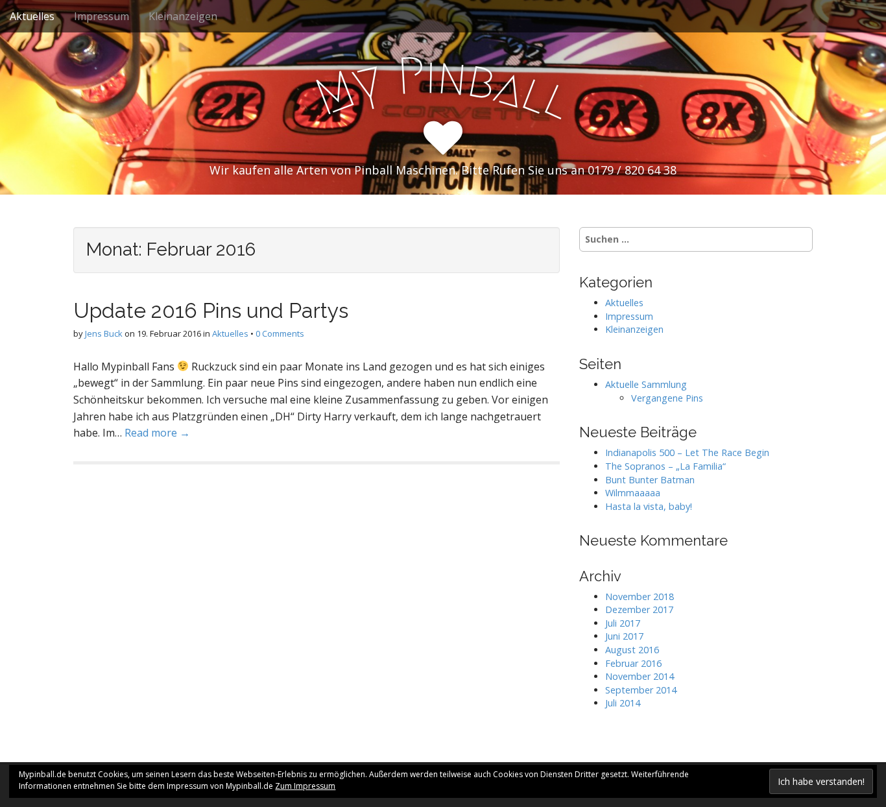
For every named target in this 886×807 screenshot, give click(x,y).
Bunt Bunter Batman (650, 480)
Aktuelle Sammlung (646, 384)
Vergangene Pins (667, 398)
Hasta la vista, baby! (648, 506)
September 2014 (640, 690)
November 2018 (639, 596)
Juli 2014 (622, 703)
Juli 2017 (622, 623)
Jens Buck (104, 333)
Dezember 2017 (639, 609)
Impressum (101, 16)
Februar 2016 (633, 663)
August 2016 (632, 650)
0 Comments (280, 333)
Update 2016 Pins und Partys (210, 310)
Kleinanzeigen (183, 16)
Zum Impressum (305, 785)
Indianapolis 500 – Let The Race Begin (687, 452)
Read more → (157, 433)
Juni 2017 (624, 636)
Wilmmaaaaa (632, 493)
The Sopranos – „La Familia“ (665, 466)
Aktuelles (32, 16)
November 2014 (639, 676)
